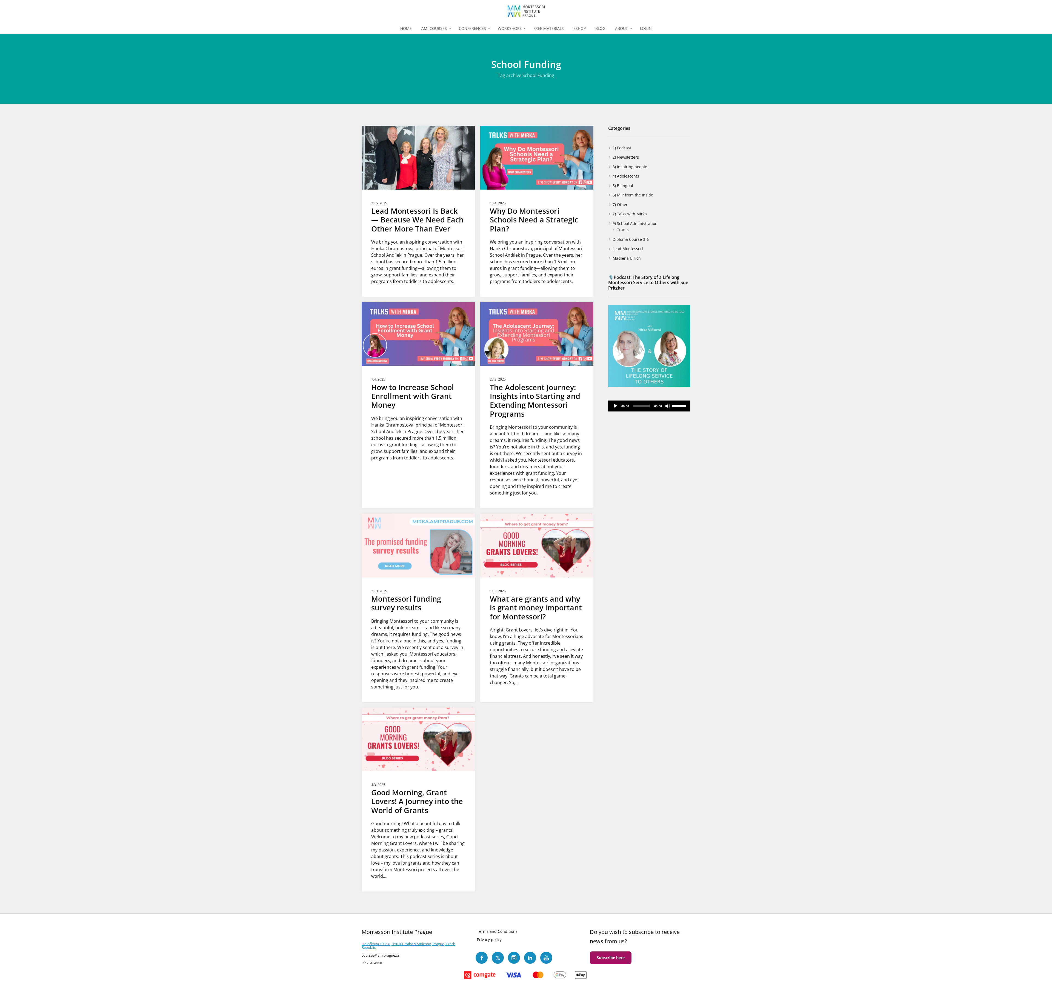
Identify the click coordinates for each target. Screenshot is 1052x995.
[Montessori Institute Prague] (526, 11)
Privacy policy (489, 939)
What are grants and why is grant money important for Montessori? (536, 608)
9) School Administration (635, 223)
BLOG (600, 28)
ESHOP (579, 28)
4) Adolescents (626, 176)
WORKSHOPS (510, 28)
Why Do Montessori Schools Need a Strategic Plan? (534, 220)
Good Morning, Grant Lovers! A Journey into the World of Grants (417, 801)
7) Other (620, 204)
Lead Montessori (628, 248)
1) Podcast (622, 147)
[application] (649, 406)
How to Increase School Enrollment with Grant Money (412, 396)
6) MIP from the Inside (633, 195)
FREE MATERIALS (548, 28)
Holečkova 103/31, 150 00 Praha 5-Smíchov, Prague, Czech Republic (408, 945)
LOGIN (646, 28)
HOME (406, 28)
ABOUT (621, 28)
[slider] (680, 405)
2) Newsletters (626, 157)
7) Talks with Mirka (630, 213)
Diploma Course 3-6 (631, 239)
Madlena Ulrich (627, 258)
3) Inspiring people (630, 166)
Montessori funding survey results (406, 603)
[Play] (615, 406)
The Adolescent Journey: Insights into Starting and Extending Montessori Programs (535, 400)
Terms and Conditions (497, 931)
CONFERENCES (472, 28)
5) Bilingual (623, 185)
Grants (622, 229)
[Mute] (668, 406)
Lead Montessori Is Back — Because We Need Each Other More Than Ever (417, 220)
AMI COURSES (434, 28)
